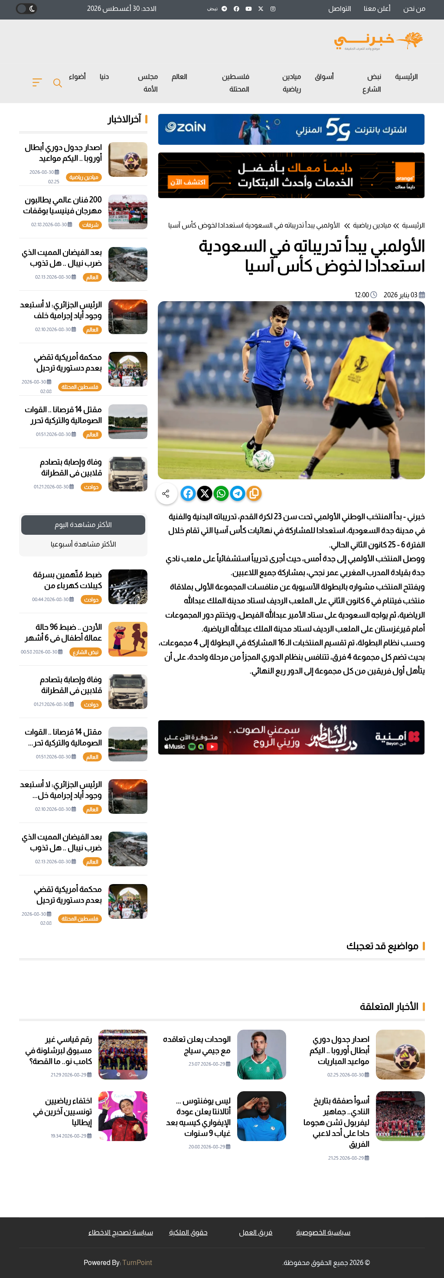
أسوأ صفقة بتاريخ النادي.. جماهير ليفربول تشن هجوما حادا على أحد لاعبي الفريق (336, 1122)
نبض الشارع (371, 83)
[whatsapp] (221, 493)
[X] (204, 493)
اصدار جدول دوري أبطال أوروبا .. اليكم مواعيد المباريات (63, 158)
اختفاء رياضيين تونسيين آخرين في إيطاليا (62, 1111)
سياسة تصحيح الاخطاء (120, 1232)
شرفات (90, 225)
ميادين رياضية (291, 83)
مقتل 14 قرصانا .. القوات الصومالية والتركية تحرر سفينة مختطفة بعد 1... (63, 420)
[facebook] (188, 493)
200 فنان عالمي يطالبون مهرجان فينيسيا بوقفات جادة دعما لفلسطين (62, 210)
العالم (179, 76)
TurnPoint (137, 1262)
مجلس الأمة (148, 83)
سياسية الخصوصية (323, 1232)
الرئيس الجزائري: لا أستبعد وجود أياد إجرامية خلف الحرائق (61, 315)
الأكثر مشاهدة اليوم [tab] (83, 524)
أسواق (324, 76)
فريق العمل (255, 1232)
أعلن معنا (377, 8)
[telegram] (237, 493)
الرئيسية (406, 76)
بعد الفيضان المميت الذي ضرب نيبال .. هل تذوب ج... (62, 847)
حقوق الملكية (188, 1232)
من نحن (414, 8)
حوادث (91, 487)
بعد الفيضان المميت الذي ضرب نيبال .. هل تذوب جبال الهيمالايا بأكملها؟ (62, 263)
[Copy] (254, 493)
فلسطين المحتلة (235, 83)
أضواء (77, 76)
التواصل (339, 8)
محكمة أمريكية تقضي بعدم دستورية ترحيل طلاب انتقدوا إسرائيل (67, 368)
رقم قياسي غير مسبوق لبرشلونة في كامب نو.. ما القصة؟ (58, 1050)
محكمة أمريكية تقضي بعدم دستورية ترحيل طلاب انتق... (68, 900)
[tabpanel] (83, 744)
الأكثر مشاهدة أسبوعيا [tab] (83, 544)
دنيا (104, 76)
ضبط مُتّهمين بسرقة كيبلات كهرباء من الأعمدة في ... (67, 585)
